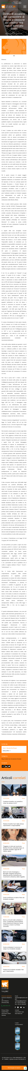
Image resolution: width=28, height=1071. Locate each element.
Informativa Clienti (6, 1013)
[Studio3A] (9, 6)
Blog (3, 759)
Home (13, 32)
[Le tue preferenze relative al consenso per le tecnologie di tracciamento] (25, 1068)
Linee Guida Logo (19, 1011)
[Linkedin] (6, 766)
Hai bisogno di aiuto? (14, 1068)
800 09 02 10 (7, 2)
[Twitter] (9, 766)
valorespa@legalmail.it (20, 1001)
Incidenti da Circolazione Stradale (12, 759)
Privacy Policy (5, 1010)
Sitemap (4, 1015)
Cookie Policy (5, 1011)
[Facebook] (3, 766)
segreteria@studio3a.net (21, 997)
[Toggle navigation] (24, 6)
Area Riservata (18, 1013)
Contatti (17, 1010)
